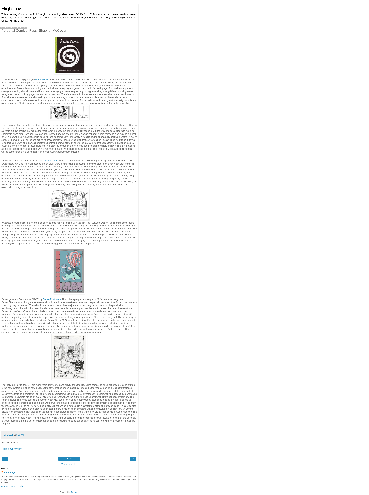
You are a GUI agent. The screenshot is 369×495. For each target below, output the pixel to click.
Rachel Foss (41, 79)
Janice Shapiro (50, 160)
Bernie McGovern (52, 299)
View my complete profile (12, 486)
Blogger (74, 492)
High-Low (11, 8)
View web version (69, 464)
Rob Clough (9, 472)
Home (69, 459)
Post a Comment (11, 448)
